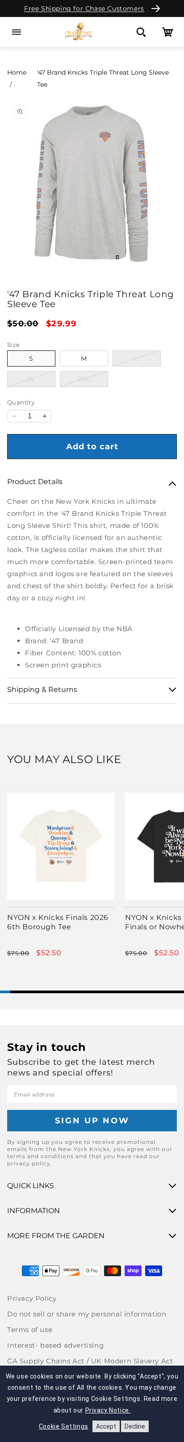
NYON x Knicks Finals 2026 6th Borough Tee (58, 922)
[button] (16, 32)
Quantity (20, 402)
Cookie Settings (63, 1426)
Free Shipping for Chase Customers (84, 8)
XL (41, 379)
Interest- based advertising (55, 1345)
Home (16, 72)
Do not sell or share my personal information (86, 1314)
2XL (93, 379)
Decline (135, 1426)
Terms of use (29, 1329)
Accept (106, 1426)
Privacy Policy (31, 1298)
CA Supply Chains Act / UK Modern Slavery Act (90, 1361)
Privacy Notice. (108, 1410)
